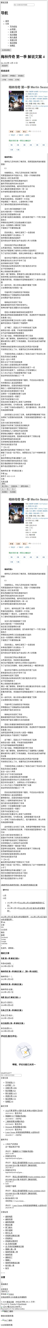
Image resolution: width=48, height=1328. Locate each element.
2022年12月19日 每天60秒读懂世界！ (15, 917)
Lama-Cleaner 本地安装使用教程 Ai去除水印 (22, 1132)
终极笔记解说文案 (12, 1236)
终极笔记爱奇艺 (11, 1241)
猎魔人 (8, 1260)
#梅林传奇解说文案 (30, 885)
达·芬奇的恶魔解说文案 (14, 1246)
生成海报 (13, 492)
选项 (3, 483)
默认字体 (5, 486)
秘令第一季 (9, 1266)
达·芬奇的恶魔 (11, 1244)
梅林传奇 (9, 1255)
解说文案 (4, 2)
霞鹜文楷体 (25, 486)
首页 (7, 21)
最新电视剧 (9, 1222)
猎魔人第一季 (10, 1249)
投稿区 (12, 46)
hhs (6, 473)
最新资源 (9, 1219)
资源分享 (13, 40)
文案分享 (13, 32)
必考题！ (13, 29)
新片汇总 (9, 1233)
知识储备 (13, 35)
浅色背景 (5, 76)
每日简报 (13, 43)
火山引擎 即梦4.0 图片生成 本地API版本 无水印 (24, 1111)
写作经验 (13, 27)
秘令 (7, 1268)
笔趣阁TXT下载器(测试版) (15, 1116)
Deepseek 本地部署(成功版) (15, 1127)
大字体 (17, 80)
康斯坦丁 (9, 1257)
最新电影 (9, 1217)
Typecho (13, 1304)
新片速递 (13, 37)
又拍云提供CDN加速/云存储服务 (14, 1297)
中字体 (10, 80)
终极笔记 (9, 1238)
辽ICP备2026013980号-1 (12, 1307)
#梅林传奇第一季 (15, 885)
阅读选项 (5, 66)
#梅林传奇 (5, 885)
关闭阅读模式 (6, 50)
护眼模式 (13, 76)
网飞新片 (9, 1227)
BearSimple (22, 1304)
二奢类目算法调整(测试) (14, 1121)
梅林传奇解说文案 (12, 1263)
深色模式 (21, 76)
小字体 (4, 80)
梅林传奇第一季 (11, 1252)
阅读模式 (5, 492)
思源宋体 (15, 486)
